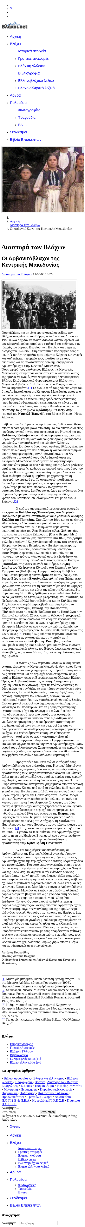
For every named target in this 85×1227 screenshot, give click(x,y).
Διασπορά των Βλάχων (17, 274)
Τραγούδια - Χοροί (40, 1097)
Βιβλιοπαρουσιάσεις (17, 1078)
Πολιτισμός (28, 1093)
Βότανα (40, 1082)
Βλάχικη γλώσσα (31, 66)
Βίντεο (23, 125)
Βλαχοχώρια (24, 1082)
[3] (20, 633)
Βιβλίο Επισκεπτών (25, 139)
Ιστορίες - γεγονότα (69, 1085)
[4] (17, 828)
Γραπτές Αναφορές (22, 1047)
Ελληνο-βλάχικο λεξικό (25, 1058)
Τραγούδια (26, 117)
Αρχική (15, 36)
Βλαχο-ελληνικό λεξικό (36, 88)
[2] (16, 501)
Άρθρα (15, 95)
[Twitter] (11, 8)
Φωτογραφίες (29, 110)
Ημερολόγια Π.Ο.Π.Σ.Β (48, 1100)
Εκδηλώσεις (10, 1085)
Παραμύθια (10, 1093)
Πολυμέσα (18, 103)
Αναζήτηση (48, 1111)
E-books (27, 1085)
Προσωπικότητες (13, 1097)
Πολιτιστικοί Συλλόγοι (53, 1093)
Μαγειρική (11, 1089)
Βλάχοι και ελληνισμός (49, 1078)
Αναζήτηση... (10, 1108)
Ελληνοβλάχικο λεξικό (36, 81)
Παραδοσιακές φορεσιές (56, 1089)
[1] (30, 388)
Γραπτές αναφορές (33, 58)
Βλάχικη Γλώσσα (21, 1051)
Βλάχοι (15, 44)
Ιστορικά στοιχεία (32, 51)
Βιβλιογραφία (29, 73)
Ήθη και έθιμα (45, 1085)
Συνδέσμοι (18, 132)
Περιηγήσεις (29, 1089)
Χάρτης (15, 1126)
